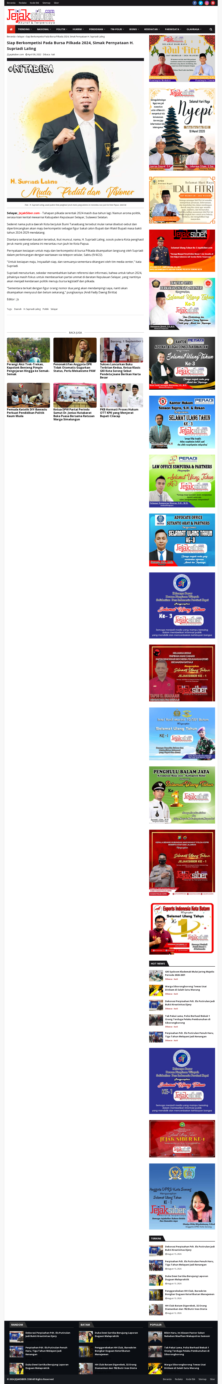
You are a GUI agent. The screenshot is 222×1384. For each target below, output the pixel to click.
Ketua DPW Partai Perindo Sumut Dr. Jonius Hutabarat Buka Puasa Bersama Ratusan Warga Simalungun (74, 414)
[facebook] (195, 3)
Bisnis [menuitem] (133, 29)
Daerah (18, 309)
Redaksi (23, 2)
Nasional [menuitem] (43, 29)
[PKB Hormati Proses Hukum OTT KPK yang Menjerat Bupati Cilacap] (121, 395)
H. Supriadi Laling (32, 309)
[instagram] (207, 3)
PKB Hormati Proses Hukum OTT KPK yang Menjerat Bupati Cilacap (119, 413)
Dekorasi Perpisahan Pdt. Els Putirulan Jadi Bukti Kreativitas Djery (190, 1003)
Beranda (11, 2)
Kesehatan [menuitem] (151, 29)
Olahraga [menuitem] (193, 29)
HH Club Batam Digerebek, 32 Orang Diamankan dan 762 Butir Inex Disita (186, 1307)
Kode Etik (34, 2)
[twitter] (201, 3)
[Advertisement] (152, 15)
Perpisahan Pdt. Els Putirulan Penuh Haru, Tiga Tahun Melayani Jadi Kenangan (189, 1034)
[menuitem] (11, 29)
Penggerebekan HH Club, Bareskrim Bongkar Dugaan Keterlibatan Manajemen (189, 1292)
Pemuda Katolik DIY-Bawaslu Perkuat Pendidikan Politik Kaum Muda (27, 413)
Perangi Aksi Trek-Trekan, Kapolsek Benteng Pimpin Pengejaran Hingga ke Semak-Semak (28, 369)
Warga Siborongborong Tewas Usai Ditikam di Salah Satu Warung (186, 988)
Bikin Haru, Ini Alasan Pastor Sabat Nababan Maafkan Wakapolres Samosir (187, 1334)
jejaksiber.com (16, 54)
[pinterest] (213, 3)
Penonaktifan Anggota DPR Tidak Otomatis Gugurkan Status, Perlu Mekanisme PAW (74, 368)
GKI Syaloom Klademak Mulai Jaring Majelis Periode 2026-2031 (189, 973)
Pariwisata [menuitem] (172, 29)
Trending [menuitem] (24, 29)
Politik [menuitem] (60, 29)
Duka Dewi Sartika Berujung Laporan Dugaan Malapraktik (186, 1278)
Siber (56, 2)
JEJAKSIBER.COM (23, 1379)
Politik (46, 309)
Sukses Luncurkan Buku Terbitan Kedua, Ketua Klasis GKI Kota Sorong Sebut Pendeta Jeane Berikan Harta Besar (120, 371)
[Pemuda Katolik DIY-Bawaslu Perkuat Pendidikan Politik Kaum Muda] (28, 395)
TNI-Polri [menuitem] (116, 29)
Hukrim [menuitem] (77, 29)
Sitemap (46, 2)
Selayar (20, 36)
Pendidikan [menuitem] (96, 29)
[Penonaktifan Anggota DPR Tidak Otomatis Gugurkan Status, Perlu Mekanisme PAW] (74, 350)
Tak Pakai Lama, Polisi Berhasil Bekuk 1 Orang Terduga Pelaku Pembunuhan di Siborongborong (187, 1019)
